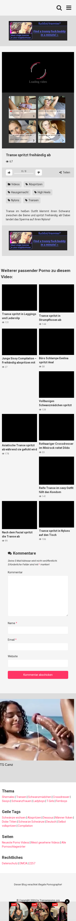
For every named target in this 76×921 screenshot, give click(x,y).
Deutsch (51, 821)
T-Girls (50, 801)
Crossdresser (61, 796)
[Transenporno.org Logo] (28, 8)
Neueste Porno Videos (15, 842)
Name (12, 623)
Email (12, 639)
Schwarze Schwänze (31, 821)
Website (13, 656)
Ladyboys (39, 801)
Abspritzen (35, 184)
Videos (15, 184)
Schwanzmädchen (39, 796)
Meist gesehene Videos (45, 842)
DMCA (23, 863)
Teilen (66, 172)
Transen (33, 200)
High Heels (43, 192)
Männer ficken (64, 817)
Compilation (25, 825)
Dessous (48, 817)
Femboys (61, 801)
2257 (32, 863)
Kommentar (15, 572)
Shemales (8, 796)
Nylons (15, 200)
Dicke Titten (9, 821)
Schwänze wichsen (14, 817)
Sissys (6, 801)
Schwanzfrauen (21, 801)
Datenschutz (10, 863)
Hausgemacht (19, 192)
